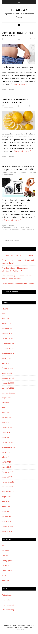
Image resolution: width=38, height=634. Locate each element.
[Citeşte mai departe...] (19, 84)
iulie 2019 (5, 457)
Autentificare (7, 595)
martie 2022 (6, 422)
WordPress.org (8, 610)
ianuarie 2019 (7, 477)
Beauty (5, 556)
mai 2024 (5, 319)
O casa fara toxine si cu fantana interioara (17, 255)
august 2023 (6, 358)
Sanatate (5, 580)
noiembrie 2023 (8, 343)
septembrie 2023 (8, 353)
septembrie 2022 (8, 393)
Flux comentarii (8, 605)
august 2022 (6, 398)
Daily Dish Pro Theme (26, 625)
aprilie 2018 (6, 516)
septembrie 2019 (8, 447)
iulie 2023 (5, 363)
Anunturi (5, 551)
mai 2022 (5, 412)
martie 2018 (6, 521)
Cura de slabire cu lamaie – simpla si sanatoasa (16, 101)
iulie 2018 (5, 502)
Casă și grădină (8, 561)
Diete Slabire (9, 89)
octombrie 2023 (8, 348)
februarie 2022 (7, 427)
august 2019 (6, 452)
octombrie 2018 (8, 487)
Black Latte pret (18, 229)
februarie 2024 (7, 328)
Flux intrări (6, 600)
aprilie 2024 (6, 324)
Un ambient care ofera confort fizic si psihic (18, 284)
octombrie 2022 (8, 388)
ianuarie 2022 (7, 432)
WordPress (27, 627)
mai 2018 (5, 511)
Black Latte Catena (11, 227)
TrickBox (19, 10)
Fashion (5, 575)
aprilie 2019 (6, 462)
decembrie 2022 (8, 378)
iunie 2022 (6, 408)
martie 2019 (6, 467)
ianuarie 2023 (7, 373)
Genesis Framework (15, 627)
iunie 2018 (6, 506)
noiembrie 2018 (8, 482)
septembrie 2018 (8, 492)
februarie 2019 (7, 472)
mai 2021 (5, 437)
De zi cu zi (5, 565)
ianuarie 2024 (7, 333)
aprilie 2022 (6, 417)
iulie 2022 (5, 403)
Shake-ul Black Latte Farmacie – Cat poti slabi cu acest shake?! (18, 168)
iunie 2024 (6, 314)
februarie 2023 (7, 368)
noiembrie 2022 (8, 383)
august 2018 (6, 496)
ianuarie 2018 (7, 531)
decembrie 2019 (8, 442)
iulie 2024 (5, 309)
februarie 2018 (7, 526)
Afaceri (5, 546)
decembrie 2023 (8, 338)
